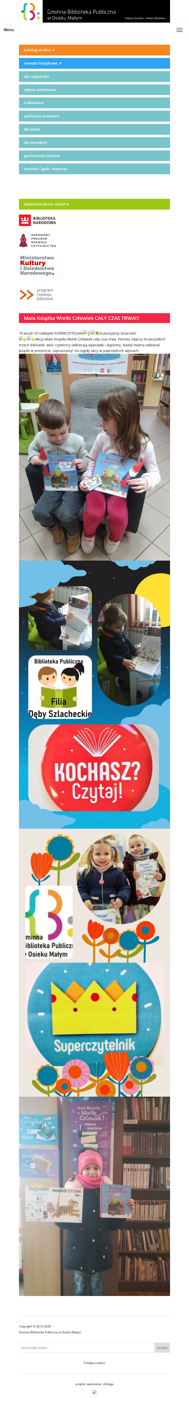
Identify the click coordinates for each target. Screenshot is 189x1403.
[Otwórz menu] (179, 30)
